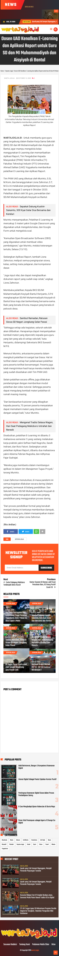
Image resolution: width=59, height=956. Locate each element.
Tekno (40, 844)
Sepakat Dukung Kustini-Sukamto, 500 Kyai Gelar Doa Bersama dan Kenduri (28, 210)
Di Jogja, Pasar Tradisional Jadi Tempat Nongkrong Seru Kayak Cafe (16, 667)
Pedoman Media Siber (40, 944)
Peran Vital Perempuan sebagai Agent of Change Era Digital (36, 822)
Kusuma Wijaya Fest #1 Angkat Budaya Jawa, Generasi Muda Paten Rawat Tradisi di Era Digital (37, 896)
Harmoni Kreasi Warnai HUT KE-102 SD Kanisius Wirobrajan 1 (41, 667)
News (49, 840)
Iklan (53, 944)
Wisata (53, 844)
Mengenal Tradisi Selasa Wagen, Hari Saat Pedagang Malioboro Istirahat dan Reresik (29, 426)
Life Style (42, 840)
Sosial (28, 844)
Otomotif (4, 844)
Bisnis (11, 840)
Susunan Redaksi (10, 944)
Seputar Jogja (19, 539)
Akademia (4, 840)
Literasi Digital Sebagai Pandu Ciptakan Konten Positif (37, 779)
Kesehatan (34, 840)
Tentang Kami (24, 944)
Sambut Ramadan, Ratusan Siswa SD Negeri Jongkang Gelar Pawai (16, 643)
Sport (34, 844)
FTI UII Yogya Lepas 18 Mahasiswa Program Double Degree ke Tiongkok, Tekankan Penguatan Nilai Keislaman (38, 911)
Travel (47, 844)
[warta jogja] (29, 938)
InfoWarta (25, 840)
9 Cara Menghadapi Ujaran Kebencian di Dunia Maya (36, 806)
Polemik (11, 844)
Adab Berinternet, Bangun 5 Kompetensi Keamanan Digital (36, 767)
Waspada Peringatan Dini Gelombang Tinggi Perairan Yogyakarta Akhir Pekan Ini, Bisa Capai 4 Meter (16, 616)
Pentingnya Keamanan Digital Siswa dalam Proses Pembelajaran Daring (36, 794)
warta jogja (35, 950)
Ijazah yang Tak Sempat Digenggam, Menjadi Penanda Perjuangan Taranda (35, 870)
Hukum (18, 840)
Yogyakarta (5, 848)
